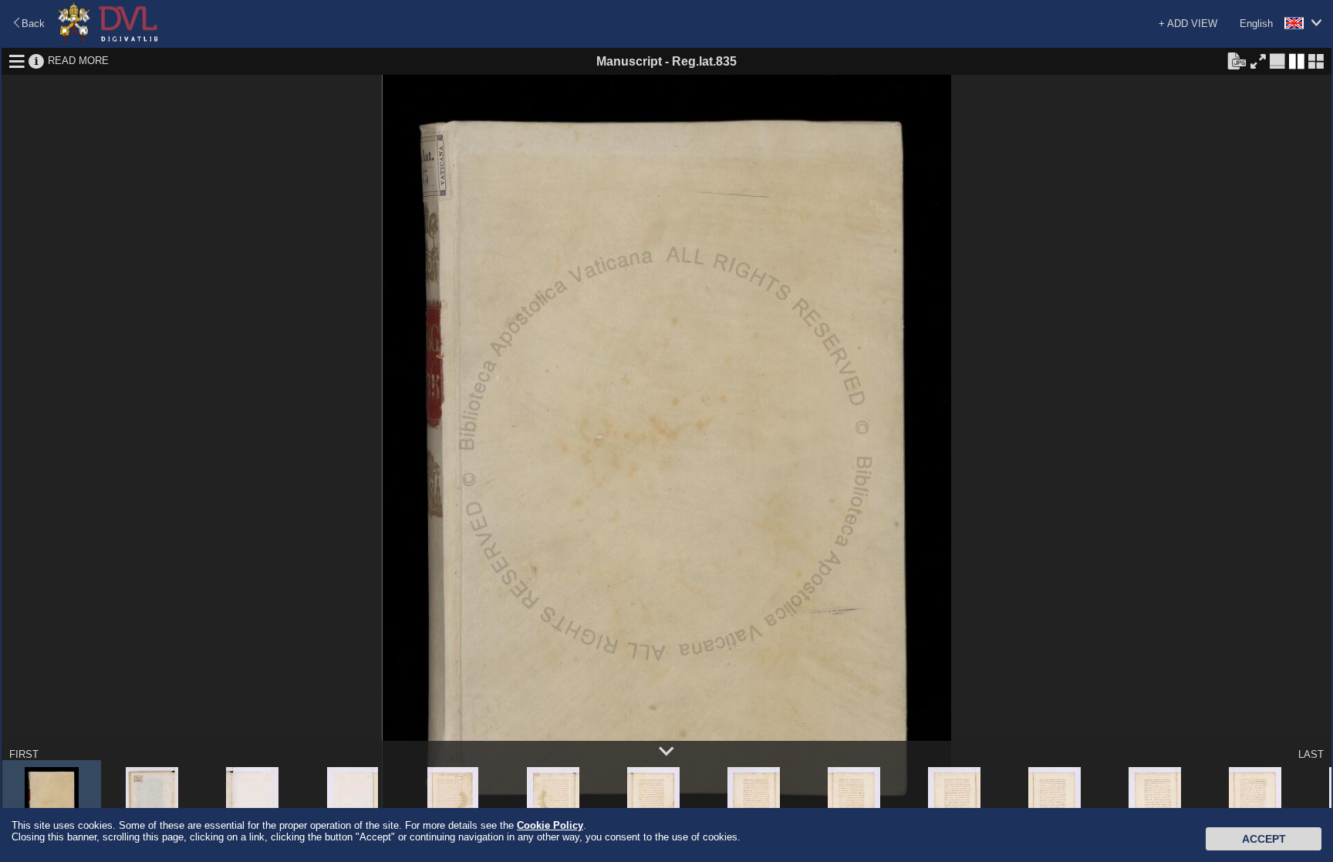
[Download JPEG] (1237, 60)
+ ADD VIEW (1188, 23)
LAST (1311, 754)
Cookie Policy (550, 825)
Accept (1264, 839)
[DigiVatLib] (108, 39)
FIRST (24, 754)
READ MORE (78, 60)
